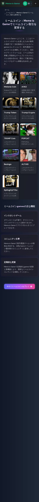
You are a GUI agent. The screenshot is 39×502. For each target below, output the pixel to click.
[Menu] (35, 3)
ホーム (7, 10)
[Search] (25, 3)
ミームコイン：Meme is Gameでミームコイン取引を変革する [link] (19, 14)
